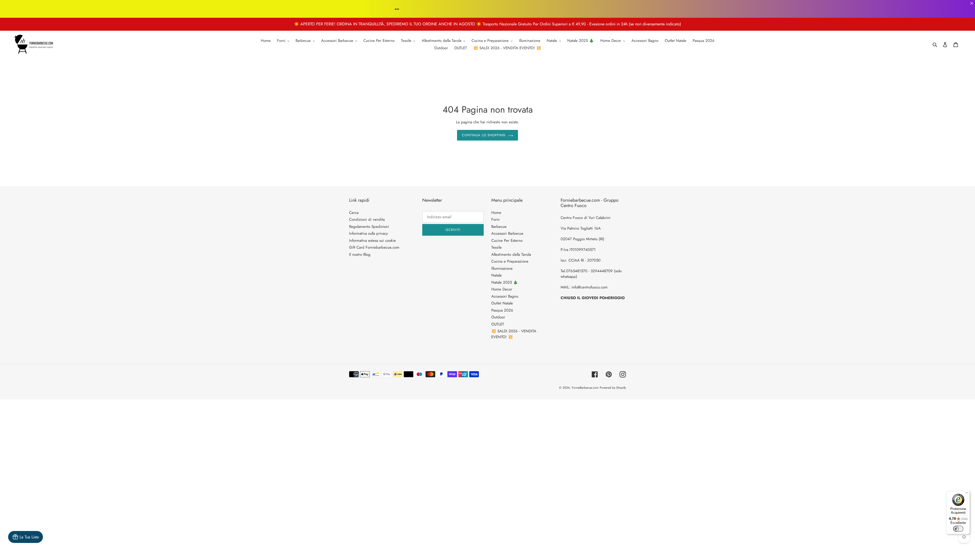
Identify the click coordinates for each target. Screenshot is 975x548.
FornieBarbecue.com (585, 387)
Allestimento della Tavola (511, 254)
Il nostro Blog (359, 254)
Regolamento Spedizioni (369, 226)
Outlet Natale (502, 303)
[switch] (958, 529)
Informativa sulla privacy (368, 233)
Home (496, 212)
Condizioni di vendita (367, 219)
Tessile (496, 247)
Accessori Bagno (504, 296)
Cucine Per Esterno (507, 240)
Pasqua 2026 (502, 310)
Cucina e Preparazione (509, 261)
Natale (496, 275)
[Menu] (967, 494)
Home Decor (501, 289)
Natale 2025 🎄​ (504, 282)
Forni (495, 219)
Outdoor (498, 317)
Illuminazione (502, 268)
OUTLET (497, 324)
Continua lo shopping (484, 135)
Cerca (354, 212)
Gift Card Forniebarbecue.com (374, 247)
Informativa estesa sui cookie (372, 240)
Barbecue (499, 226)
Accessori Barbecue (507, 233)
